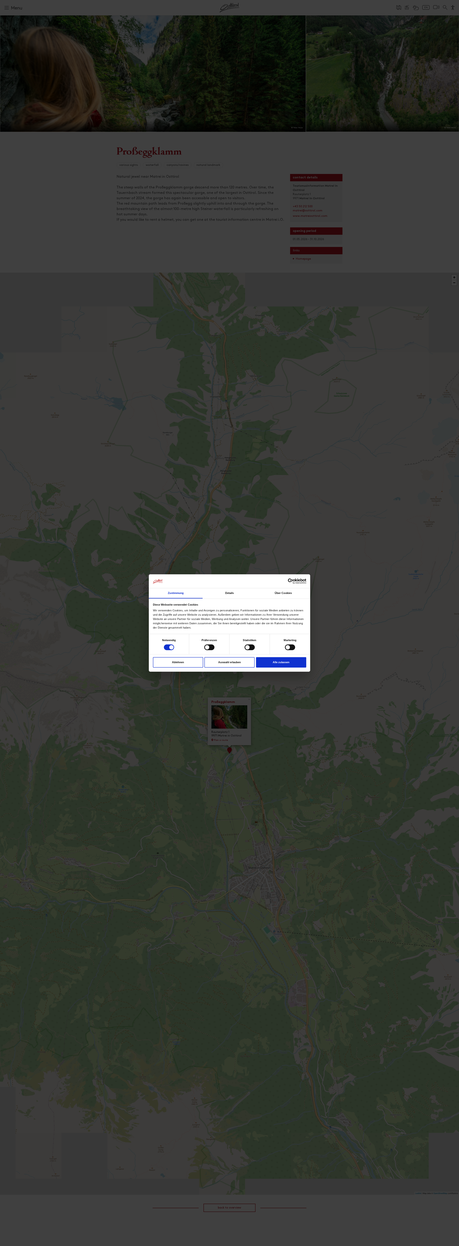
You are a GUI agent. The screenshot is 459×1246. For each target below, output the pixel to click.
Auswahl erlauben (229, 662)
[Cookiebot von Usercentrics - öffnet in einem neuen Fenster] (290, 581)
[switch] (209, 649)
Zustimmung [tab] (176, 592)
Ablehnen (178, 662)
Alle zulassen (281, 662)
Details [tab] (229, 592)
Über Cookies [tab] (283, 592)
